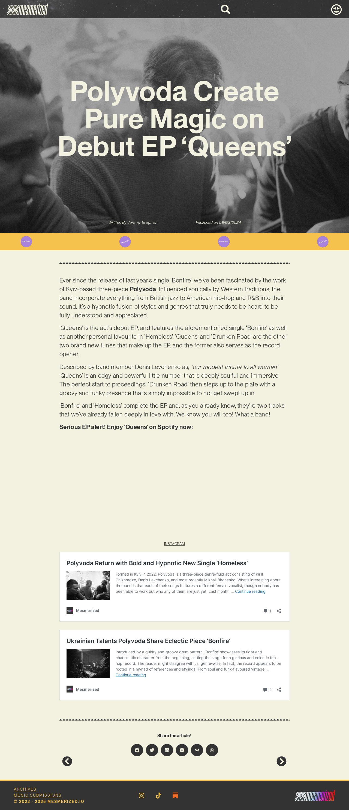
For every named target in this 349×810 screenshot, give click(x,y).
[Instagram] (142, 796)
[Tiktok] (158, 796)
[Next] (230, 761)
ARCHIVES (25, 789)
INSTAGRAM (174, 544)
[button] (137, 750)
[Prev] (118, 761)
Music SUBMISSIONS (38, 795)
